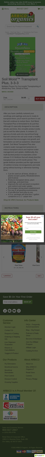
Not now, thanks (33, 234)
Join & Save (33, 231)
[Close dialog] (43, 216)
